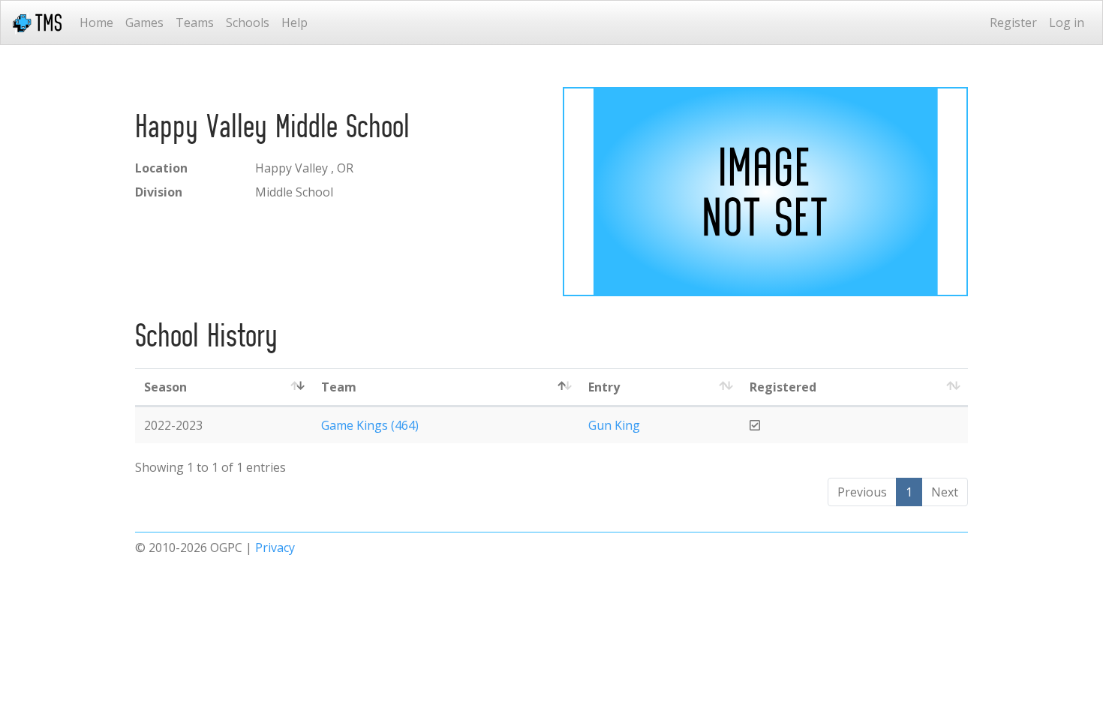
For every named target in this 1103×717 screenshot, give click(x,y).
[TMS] (37, 22)
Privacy (275, 547)
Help (294, 22)
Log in (1066, 22)
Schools (247, 22)
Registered (783, 387)
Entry (604, 387)
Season (165, 387)
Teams (195, 22)
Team (338, 387)
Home (96, 22)
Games (144, 22)
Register (1013, 22)
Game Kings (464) (370, 425)
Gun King (614, 425)
